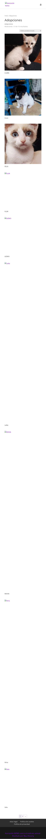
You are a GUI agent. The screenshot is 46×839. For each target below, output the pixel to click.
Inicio (6, 16)
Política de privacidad (22, 824)
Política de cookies (27, 822)
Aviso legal (13, 822)
